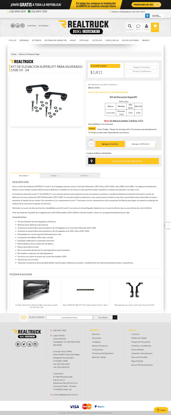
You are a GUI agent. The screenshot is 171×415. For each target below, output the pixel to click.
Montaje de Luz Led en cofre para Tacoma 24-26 (134, 305)
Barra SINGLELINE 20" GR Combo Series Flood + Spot (85, 305)
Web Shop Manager (105, 413)
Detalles (54, 176)
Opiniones (84, 176)
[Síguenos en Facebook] (13, 25)
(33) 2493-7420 (59, 330)
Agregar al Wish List (141, 144)
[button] (130, 27)
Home (13, 54)
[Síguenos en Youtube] (17, 25)
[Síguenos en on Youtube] (29, 344)
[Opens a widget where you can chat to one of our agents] (161, 410)
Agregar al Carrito (110, 144)
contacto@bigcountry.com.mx (65, 394)
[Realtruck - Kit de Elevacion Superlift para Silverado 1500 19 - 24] (21, 61)
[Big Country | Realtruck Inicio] (85, 22)
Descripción (23, 176)
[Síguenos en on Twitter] (24, 344)
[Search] (130, 27)
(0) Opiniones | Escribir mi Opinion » (103, 84)
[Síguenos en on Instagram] (35, 344)
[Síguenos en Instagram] (22, 25)
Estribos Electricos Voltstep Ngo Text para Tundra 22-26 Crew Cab (37, 306)
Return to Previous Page (29, 54)
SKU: (90, 88)
